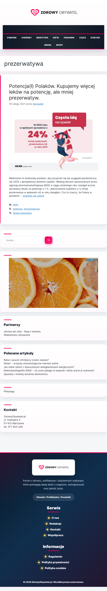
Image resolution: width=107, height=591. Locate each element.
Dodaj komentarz (22, 213)
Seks (15, 204)
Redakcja (55, 523)
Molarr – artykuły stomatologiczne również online (31, 363)
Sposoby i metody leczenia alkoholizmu (26, 374)
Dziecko (95, 37)
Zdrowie (12, 37)
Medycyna (42, 37)
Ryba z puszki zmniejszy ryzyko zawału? (26, 360)
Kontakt (10, 410)
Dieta (56, 37)
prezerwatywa (32, 209)
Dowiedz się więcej (33, 195)
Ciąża (82, 37)
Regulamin (55, 556)
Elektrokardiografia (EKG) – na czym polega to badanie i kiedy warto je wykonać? (49, 370)
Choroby (26, 37)
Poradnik (69, 37)
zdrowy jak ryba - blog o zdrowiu (22, 331)
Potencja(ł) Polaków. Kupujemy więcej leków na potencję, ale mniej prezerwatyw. (52, 92)
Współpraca (55, 535)
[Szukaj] (48, 240)
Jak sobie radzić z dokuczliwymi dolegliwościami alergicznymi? (39, 367)
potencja (17, 209)
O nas (55, 517)
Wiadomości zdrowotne (17, 335)
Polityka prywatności (55, 562)
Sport (59, 45)
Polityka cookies (55, 568)
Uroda (47, 45)
